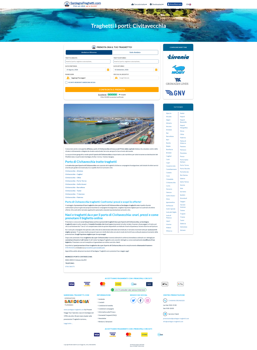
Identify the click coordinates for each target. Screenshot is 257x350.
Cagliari (169, 156)
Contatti (101, 302)
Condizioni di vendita (105, 305)
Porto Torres (184, 165)
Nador (182, 113)
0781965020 (69, 248)
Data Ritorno (118, 66)
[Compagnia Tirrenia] (178, 57)
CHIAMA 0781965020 (176, 300)
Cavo (168, 176)
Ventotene (183, 227)
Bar (167, 133)
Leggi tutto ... (68, 323)
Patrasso (183, 150)
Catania (168, 172)
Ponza (182, 156)
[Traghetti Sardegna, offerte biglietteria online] (82, 4)
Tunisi (182, 220)
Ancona (168, 126)
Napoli (182, 116)
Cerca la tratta (140, 4)
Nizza (182, 131)
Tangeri (182, 201)
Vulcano (183, 230)
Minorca (169, 231)
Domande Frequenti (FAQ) (107, 315)
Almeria (169, 123)
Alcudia (168, 116)
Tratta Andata (71, 58)
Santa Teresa (184, 182)
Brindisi (168, 153)
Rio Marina (184, 175)
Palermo (183, 138)
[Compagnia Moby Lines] (178, 69)
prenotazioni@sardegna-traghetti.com (176, 318)
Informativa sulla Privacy (106, 312)
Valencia (183, 223)
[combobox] (87, 61)
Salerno (182, 178)
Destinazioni (157, 4)
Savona (182, 185)
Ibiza (168, 199)
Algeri (168, 120)
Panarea (183, 146)
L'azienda (101, 299)
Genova (168, 192)
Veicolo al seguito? (121, 74)
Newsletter (102, 318)
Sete (181, 188)
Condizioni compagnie (106, 309)
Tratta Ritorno (119, 58)
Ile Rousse (169, 205)
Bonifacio (169, 149)
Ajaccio (168, 113)
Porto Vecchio (185, 168)
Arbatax (169, 130)
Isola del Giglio (171, 212)
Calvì (168, 159)
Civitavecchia (170, 182)
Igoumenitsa (170, 202)
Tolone (182, 210)
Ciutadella (169, 179)
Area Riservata (176, 4)
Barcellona (170, 136)
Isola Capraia (170, 209)
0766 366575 (70, 266)
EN (187, 4)
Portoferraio (184, 172)
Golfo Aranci (170, 196)
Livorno (168, 224)
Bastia (168, 143)
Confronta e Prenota (112, 89)
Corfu (168, 186)
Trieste (182, 217)
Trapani (182, 214)
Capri (168, 163)
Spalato (182, 195)
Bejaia (168, 146)
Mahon (168, 227)
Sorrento (183, 192)
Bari (167, 140)
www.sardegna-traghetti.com (74, 309)
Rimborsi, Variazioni (105, 321)
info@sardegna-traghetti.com (173, 321)
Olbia (182, 134)
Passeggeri (69, 74)
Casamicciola (170, 166)
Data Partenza (71, 66)
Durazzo (169, 189)
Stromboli (183, 198)
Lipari (168, 221)
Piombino (183, 153)
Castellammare (171, 169)
